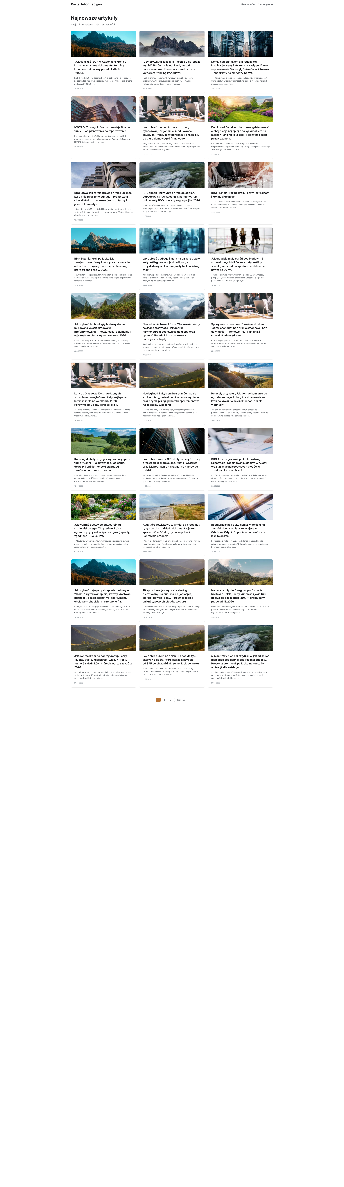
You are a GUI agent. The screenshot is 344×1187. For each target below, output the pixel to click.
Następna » (181, 700)
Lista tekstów (248, 4)
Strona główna (265, 4)
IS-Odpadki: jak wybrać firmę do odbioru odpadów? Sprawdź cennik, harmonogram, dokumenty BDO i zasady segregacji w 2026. (172, 196)
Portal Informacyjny (86, 4)
